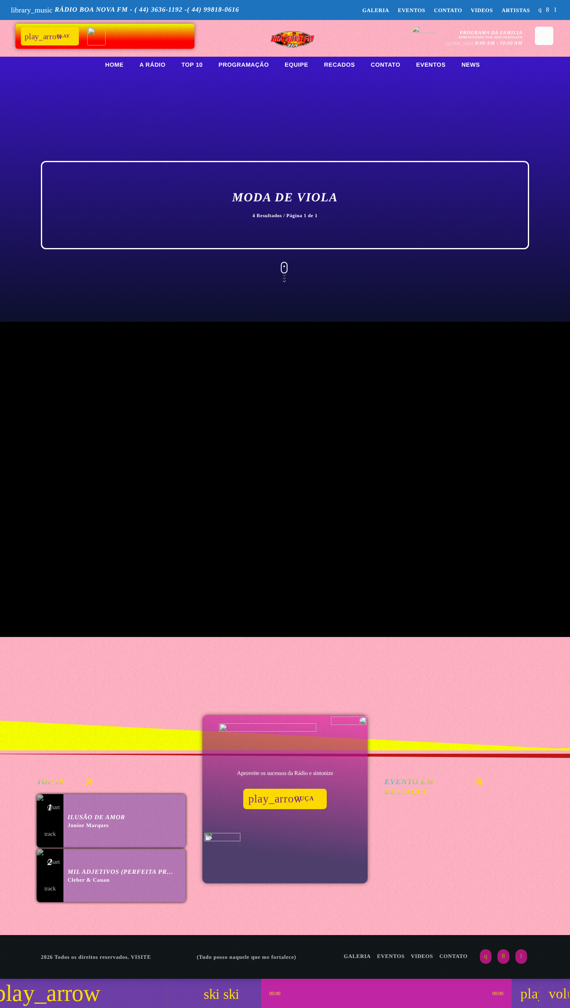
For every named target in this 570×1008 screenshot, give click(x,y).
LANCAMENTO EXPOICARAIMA (447, 863)
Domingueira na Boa (267, 449)
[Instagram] (540, 10)
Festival (404, 848)
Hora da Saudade (92, 558)
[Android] (555, 10)
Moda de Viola (408, 434)
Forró (63, 434)
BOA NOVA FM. (174, 957)
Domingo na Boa (90, 449)
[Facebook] (547, 10)
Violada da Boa (422, 449)
